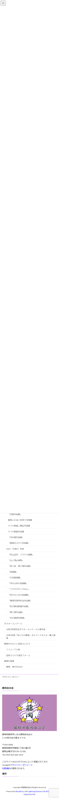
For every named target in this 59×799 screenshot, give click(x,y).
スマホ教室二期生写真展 (19, 526)
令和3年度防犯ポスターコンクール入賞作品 (25, 629)
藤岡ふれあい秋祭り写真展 (20, 520)
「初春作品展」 (15, 514)
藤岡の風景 (9, 661)
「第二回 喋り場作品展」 (20, 566)
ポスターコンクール (13, 623)
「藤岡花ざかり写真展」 (19, 543)
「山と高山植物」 (16, 560)
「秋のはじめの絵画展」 (19, 595)
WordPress (19, 791)
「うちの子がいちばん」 (19, 589)
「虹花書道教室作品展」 (19, 606)
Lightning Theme (34, 791)
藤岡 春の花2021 (14, 667)
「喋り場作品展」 (16, 612)
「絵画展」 (13, 572)
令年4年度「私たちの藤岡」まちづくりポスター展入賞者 (30, 636)
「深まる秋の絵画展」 (18, 583)
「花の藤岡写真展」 (17, 618)
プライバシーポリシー (11, 677)
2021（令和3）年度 (15, 549)
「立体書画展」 (15, 577)
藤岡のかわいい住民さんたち (17, 644)
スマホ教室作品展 (16, 531)
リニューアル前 (13, 649)
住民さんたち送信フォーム (18, 655)
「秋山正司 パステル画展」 (21, 554)
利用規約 (6, 768)
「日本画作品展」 (16, 537)
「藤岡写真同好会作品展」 (20, 600)
